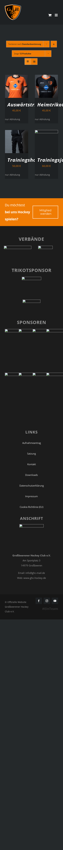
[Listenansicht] (34, 61)
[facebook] (39, 601)
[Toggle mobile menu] (56, 15)
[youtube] (55, 601)
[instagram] (47, 601)
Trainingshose (24, 160)
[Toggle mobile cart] (50, 15)
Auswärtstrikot (25, 104)
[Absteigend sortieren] (54, 44)
